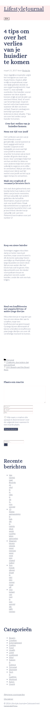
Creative (13, 640)
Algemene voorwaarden (14, 694)
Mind (11, 657)
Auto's (11, 681)
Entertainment (15, 642)
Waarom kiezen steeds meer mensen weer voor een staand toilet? (13, 552)
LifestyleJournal (24, 9)
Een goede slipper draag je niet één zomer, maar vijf (12, 576)
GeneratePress (10, 706)
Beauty (12, 638)
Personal (10, 360)
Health (12, 650)
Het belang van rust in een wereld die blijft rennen (12, 600)
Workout (13, 679)
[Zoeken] (6, 444)
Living (11, 652)
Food (11, 647)
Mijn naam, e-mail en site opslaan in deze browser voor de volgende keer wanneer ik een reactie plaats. (16, 421)
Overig (12, 684)
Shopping (13, 669)
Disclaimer (8, 699)
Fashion (12, 645)
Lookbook (13, 655)
